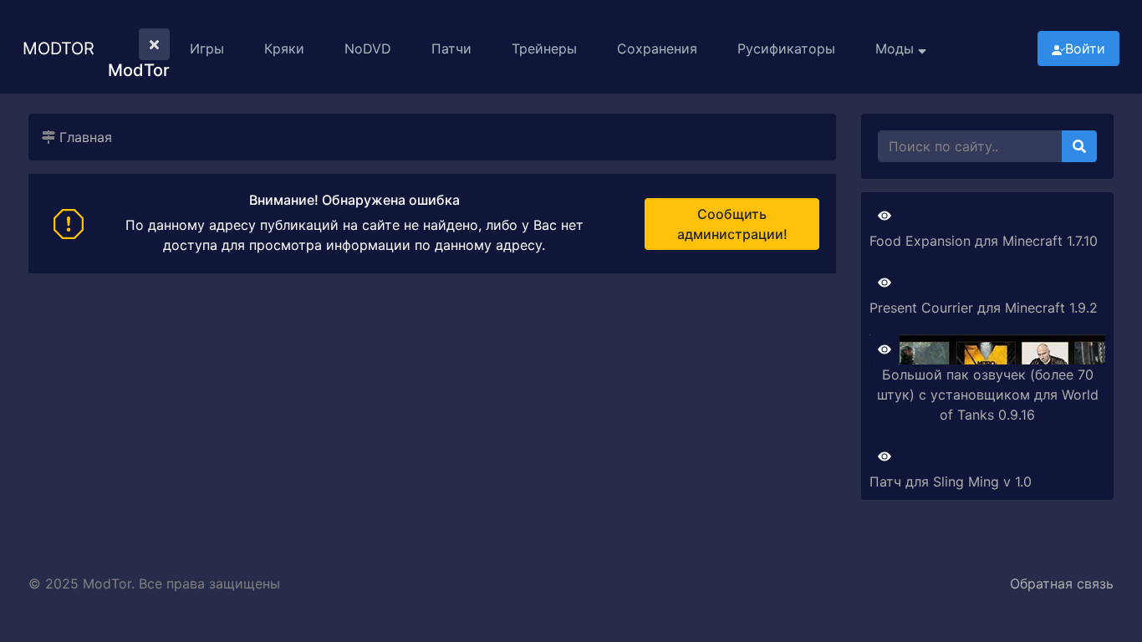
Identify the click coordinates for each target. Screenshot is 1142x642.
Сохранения (657, 48)
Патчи (451, 48)
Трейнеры (544, 48)
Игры (207, 48)
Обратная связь (1062, 583)
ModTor (58, 48)
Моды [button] (896, 48)
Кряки (284, 48)
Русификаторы (786, 48)
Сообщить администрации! (732, 224)
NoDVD (367, 48)
